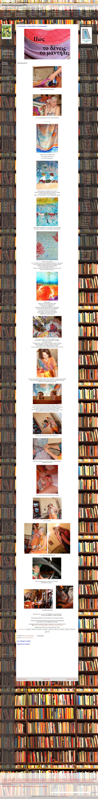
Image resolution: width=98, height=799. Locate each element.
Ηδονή (3, 337)
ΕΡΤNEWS (3, 299)
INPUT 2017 (4, 731)
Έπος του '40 (11, 287)
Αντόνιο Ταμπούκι (11, 141)
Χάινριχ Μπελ (4, 672)
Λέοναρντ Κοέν (5, 408)
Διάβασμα (10, 243)
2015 (83, 70)
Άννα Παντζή (11, 136)
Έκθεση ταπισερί (9, 270)
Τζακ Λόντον (10, 631)
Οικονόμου (12, 513)
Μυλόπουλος (4, 470)
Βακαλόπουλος (5, 165)
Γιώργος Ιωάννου (5, 205)
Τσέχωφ (12, 651)
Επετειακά (4, 285)
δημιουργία (4, 237)
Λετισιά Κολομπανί (9, 409)
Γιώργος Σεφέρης (10, 214)
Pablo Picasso (6, 750)
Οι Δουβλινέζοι (4, 509)
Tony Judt (11, 763)
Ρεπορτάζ (8, 574)
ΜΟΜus (10, 453)
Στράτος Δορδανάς (10, 606)
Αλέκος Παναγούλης (5, 114)
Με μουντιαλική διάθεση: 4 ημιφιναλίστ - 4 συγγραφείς (86, 156)
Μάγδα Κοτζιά (4, 418)
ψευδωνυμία (10, 694)
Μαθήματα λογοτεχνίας (10, 419)
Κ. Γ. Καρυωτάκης (5, 368)
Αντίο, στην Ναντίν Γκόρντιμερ (87, 137)
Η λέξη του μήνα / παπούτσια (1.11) (87, 188)
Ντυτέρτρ (4, 494)
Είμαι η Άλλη (10, 261)
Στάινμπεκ (10, 598)
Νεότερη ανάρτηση (22, 679)
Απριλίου (85, 227)
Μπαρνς (10, 462)
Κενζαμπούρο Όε (9, 380)
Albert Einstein (4, 701)
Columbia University (6, 712)
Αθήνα (8, 110)
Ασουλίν (10, 162)
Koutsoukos (10, 735)
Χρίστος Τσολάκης (9, 690)
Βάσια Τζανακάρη (5, 166)
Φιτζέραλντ (10, 663)
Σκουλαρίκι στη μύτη (5, 592)
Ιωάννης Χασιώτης (9, 367)
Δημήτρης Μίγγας (6, 235)
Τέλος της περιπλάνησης (6, 626)
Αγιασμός (3, 106)
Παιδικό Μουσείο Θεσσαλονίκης (86, 259)
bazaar (4, 705)
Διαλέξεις (3, 245)
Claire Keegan (11, 711)
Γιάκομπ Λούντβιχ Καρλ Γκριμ (7, 193)
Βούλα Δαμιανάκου (9, 183)
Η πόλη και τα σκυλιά (6, 333)
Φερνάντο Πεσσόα (5, 658)
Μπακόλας (12, 461)
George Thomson (10, 724)
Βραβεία (3, 184)
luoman (58, 796)
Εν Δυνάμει (7, 282)
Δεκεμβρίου (85, 74)
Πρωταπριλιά (4, 565)
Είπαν (3, 262)
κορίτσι (3, 389)
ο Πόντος (5, 504)
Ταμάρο (6, 620)
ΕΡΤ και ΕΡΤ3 (7, 13)
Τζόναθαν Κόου (10, 633)
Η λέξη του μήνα (77, 13)
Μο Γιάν (11, 452)
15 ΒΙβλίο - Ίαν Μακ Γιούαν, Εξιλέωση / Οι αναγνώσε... (87, 145)
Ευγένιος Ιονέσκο (4, 303)
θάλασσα (9, 344)
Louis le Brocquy (5, 739)
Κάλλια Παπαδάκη (8, 373)
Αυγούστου (85, 81)
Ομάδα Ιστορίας (9, 515)
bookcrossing (4, 709)
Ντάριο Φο (12, 490)
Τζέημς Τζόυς (4, 632)
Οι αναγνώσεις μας (8, 508)
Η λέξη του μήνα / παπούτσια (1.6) (87, 221)
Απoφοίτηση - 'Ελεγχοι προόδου (87, 131)
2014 (83, 72)
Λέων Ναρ (3, 410)
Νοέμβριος (3, 487)
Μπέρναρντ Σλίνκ (9, 463)
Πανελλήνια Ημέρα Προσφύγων (7, 527)
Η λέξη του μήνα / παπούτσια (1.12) (87, 180)
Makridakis (10, 740)
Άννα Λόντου (4, 136)
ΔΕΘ (10, 231)
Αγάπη (3, 105)
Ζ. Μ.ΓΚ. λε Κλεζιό (10, 311)
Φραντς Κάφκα (4, 665)
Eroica (3, 720)
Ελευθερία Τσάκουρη (5, 276)
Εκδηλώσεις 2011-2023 (20, 13)
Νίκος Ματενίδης (5, 482)
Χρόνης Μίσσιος (4, 693)
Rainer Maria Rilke (6, 754)
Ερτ (3, 294)
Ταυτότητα (76, 16)
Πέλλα (6, 544)
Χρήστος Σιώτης (5, 683)
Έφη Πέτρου (11, 310)
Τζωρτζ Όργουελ (11, 634)
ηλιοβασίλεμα (11, 340)
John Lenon (10, 734)
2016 (83, 69)
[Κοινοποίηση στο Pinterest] (43, 636)
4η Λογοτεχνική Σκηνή (9, 102)
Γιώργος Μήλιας (11, 211)
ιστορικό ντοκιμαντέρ (9, 362)
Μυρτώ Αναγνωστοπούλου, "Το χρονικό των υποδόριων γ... (87, 113)
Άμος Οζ (3, 123)
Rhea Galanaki (9, 755)
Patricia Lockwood (11, 752)
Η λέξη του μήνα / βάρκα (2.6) (86, 95)
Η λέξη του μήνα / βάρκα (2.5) (86, 102)
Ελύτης (4, 280)
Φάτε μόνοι (10, 655)
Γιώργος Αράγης (10, 204)
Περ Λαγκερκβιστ (10, 546)
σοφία (3, 594)
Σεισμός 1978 (4, 585)
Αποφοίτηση (23, 11)
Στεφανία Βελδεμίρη (6, 604)
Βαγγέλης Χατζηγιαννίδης (9, 164)
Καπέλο (10, 374)
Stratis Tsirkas (6, 761)
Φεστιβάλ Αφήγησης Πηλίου (7, 659)
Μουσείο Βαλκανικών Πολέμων (8, 458)
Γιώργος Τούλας (4, 216)
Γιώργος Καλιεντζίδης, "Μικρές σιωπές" (87, 165)
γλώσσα (3, 224)
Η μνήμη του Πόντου (8, 331)
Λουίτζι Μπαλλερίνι (9, 414)
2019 (83, 63)
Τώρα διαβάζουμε (86, 16)
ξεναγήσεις (4, 495)
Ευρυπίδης (10, 306)
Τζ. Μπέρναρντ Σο (10, 630)
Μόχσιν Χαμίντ (6, 461)
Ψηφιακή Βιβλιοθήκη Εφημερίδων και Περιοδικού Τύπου (8, 696)
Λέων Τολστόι (10, 410)
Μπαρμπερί (5, 462)
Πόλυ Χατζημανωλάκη (10, 555)
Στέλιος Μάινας (9, 602)
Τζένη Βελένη (4, 633)
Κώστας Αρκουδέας (5, 400)
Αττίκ (7, 163)
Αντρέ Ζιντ (6, 142)
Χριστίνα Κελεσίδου (29, 637)
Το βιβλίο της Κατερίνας (7, 637)
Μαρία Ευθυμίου (9, 430)
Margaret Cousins (5, 741)
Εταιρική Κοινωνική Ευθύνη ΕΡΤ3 (54, 13)
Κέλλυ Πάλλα (9, 379)
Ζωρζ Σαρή (9, 320)
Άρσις (8, 156)
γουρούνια (12, 225)
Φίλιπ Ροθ (8, 662)
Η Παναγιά (7, 332)
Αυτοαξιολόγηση (22, 629)
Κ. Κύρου (11, 368)
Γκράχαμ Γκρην (6, 222)
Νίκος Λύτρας (10, 481)
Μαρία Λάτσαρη (11, 431)
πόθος (3, 551)
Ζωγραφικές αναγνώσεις (7, 318)
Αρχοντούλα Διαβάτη (6, 161)
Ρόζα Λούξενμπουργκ (6, 576)
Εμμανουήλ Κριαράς (5, 281)
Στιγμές (7, 605)
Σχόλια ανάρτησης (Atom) (50, 682)
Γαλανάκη (3, 187)
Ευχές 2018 (9, 308)
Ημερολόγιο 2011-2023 (6, 342)
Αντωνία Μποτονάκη (8, 144)
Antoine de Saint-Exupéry (6, 703)
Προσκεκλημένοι (7, 16)
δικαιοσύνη (11, 252)
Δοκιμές (12, 254)
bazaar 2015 (10, 705)
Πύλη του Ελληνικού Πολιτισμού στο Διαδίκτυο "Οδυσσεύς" (8, 569)
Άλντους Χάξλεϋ (10, 122)
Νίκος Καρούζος (6, 480)
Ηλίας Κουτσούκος (6, 338)
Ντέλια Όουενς (6, 491)
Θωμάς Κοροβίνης (11, 357)
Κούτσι (3, 391)
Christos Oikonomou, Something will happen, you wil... (87, 217)
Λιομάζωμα (3, 411)
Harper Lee (8, 729)
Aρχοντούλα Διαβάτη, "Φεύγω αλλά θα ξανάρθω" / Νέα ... (87, 141)
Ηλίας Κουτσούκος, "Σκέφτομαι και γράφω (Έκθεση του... (87, 184)
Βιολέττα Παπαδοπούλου (8, 179)
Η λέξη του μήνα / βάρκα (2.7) (86, 92)
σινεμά (8, 587)
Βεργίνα (3, 171)
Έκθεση (4, 267)
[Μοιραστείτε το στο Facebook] (41, 636)
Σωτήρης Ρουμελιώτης (6, 612)
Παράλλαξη (3, 536)
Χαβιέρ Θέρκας (9, 671)
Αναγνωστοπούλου (5, 126)
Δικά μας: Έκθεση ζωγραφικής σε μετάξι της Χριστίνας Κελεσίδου (48, 625)
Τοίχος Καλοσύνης (9, 645)
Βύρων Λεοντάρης (9, 186)
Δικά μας (89, 11)
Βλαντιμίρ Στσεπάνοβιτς (5, 182)
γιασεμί (9, 201)
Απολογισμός (13, 11)
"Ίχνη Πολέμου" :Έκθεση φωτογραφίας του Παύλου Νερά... (87, 210)
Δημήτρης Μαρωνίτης (10, 234)
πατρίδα (12, 540)
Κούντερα (11, 390)
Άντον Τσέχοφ (4, 141)
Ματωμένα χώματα (5, 443)
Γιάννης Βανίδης (11, 194)
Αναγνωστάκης (4, 125)
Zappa (7, 769)
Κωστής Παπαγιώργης (8, 404)
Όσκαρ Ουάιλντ (6, 519)
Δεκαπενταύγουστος (5, 232)
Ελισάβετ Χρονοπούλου (6, 277)
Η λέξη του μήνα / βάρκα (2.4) (86, 109)
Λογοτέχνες (9, 412)
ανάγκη (7, 123)
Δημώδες (4, 241)
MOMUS (6, 743)
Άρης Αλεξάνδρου (7, 153)
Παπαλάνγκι (4, 535)
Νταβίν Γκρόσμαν (11, 489)
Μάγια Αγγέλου (10, 418)
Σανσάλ (6, 584)
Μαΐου (84, 225)
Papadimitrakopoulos (5, 751)
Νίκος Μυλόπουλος (6, 484)
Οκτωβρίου (85, 77)
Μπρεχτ (11, 469)
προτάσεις (10, 564)
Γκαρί (3, 221)
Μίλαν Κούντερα (10, 449)
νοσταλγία (4, 489)
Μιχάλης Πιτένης (9, 451)
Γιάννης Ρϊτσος (5, 197)
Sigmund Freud (9, 759)
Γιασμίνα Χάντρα (4, 202)
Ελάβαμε (8, 271)
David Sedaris (7, 713)
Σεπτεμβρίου (86, 79)
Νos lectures (10, 494)
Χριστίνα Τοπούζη (5, 689)
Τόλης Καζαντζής (5, 646)
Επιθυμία (12, 285)
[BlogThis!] (39, 636)
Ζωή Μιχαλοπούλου (6, 319)
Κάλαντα (8, 372)
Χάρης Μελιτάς (9, 674)
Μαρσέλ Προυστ (4, 442)
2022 (83, 58)
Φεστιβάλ (12, 658)
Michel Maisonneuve (5, 742)
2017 (83, 67)
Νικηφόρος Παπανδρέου (10, 474)
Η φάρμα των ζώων (9, 334)
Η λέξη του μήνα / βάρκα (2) (86, 152)
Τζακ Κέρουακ (4, 631)
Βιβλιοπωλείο (4, 177)
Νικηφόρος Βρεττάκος (5, 473)
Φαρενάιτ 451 (4, 655)
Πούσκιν (3, 558)
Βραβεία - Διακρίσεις (9, 184)
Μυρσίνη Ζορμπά (11, 470)
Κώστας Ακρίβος (9, 399)
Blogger (65, 796)
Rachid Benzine (11, 753)
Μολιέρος (3, 453)
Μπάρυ (3, 463)
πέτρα (11, 548)
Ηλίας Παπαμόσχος (6, 339)
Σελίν (2, 586)
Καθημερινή (8, 371)
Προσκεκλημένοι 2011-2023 (21, 16)
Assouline (7, 704)
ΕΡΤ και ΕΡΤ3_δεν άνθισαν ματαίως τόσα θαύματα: (87, 149)
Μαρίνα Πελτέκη (6, 439)
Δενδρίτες (11, 232)
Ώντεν (11, 700)
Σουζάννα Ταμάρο (10, 593)
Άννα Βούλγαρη (9, 135)
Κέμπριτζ (3, 380)
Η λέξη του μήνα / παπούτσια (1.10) (87, 195)
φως (13, 666)
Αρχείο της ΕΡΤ (6, 160)
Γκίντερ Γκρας (7, 221)
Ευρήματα (67, 13)
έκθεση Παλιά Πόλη (5, 269)
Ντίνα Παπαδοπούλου (8, 492)
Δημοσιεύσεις (44, 11)
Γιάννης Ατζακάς (4, 194)
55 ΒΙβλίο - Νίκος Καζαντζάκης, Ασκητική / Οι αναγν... (86, 168)
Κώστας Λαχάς (9, 401)
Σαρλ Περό (10, 584)
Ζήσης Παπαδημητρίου (6, 316)
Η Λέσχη (7, 329)
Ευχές (4, 308)
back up (12, 704)
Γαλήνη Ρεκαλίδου (10, 187)
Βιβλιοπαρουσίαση (7, 175)
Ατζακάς (3, 163)
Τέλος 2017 (10, 625)
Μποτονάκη (9, 468)
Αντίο (5, 11)
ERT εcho (84, 253)
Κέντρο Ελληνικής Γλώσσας (7, 381)
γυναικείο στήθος (6, 227)
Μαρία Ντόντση (9, 433)
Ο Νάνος (12, 503)
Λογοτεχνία (3, 413)
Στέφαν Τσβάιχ (11, 603)
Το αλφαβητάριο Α (6, 635)
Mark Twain (11, 741)
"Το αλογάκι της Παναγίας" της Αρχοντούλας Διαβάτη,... (86, 202)
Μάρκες (4, 441)
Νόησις (8, 487)
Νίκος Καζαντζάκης (10, 479)
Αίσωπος (7, 112)
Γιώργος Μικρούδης (6, 212)
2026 (83, 50)
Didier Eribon (7, 714)
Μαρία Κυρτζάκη (4, 431)
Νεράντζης (10, 472)
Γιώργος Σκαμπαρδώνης (8, 215)
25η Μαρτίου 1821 (7, 100)
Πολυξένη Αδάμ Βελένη (7, 556)
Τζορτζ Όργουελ (4, 634)
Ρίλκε (13, 574)
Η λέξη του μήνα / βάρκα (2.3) (86, 117)
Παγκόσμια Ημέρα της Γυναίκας (8, 523)
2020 (83, 61)
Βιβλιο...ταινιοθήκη (10, 172)
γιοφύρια (3, 204)
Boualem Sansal (11, 709)
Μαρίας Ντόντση (11, 438)
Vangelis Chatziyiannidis (6, 764)
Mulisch (4, 744)
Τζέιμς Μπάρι (9, 632)
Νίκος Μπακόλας (11, 483)
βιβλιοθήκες (6, 173)
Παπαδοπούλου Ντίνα (6, 534)
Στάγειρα (8, 597)
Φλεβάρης (3, 664)
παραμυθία (10, 536)
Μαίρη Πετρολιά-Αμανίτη (7, 420)
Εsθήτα (4, 311)
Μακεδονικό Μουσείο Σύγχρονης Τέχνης (8, 422)
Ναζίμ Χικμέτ (5, 471)
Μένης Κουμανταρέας (5, 447)
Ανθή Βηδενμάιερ (11, 133)
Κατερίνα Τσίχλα (5, 378)
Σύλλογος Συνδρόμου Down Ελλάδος (61, 16)
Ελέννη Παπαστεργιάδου (6, 275)
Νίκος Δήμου (8, 478)
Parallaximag (4, 752)
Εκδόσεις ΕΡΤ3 (5, 266)
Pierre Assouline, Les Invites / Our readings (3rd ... (87, 121)
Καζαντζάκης (4, 370)
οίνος (4, 514)
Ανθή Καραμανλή (6, 134)
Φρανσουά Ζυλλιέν (10, 664)
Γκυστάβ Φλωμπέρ (9, 223)
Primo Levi (5, 753)
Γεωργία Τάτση (9, 192)
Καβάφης (10, 369)
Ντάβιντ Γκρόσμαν (6, 490)
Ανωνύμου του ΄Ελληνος (6, 145)
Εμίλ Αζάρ (10, 280)
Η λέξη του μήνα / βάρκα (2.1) (86, 134)
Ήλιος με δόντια (8, 341)
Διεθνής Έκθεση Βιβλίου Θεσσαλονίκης (74, 11)
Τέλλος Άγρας (4, 625)
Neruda (8, 744)
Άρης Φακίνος (9, 154)
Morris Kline (12, 743)
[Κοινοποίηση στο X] (40, 636)
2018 (83, 65)
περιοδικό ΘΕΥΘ (10, 547)
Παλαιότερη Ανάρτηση (71, 679)
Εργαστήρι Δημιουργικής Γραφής (35, 13)
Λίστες (3, 412)
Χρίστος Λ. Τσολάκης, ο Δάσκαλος (88, 89)
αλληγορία (10, 121)
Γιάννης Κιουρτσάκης (6, 195)
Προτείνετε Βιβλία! (5, 57)
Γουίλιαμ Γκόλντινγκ (5, 225)
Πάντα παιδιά (89, 13)
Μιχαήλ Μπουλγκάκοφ (5, 450)
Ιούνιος (11, 360)
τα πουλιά (6, 614)
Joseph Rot (4, 735)
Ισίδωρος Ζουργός (5, 361)
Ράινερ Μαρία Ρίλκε (8, 572)
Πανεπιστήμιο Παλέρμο (6, 528)
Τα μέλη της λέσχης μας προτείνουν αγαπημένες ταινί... (88, 161)
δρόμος (4, 255)
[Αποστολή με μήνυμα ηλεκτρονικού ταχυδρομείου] (37, 636)
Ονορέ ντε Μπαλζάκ (10, 516)
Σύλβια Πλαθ (5, 607)
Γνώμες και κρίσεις (9, 224)
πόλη (11, 553)
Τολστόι (9, 647)
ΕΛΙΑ (11, 276)
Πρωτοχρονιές (6, 567)
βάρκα (10, 165)
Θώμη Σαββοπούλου (7, 358)
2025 (83, 52)
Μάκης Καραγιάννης (8, 423)
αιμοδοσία (10, 111)
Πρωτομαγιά (4, 566)
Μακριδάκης (4, 424)
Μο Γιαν (6, 452)
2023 (83, 56)
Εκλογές (3, 271)
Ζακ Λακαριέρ (5, 312)
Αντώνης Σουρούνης (10, 143)
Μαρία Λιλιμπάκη (6, 432)
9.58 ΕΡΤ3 (10, 104)
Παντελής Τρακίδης (8, 530)
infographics (11, 730)
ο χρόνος (9, 505)
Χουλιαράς (3, 681)
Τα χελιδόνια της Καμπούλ (7, 616)
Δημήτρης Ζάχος (5, 233)
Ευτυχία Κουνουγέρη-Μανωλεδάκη (8, 307)
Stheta (12, 760)
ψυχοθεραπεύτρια (4, 700)
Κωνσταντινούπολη (5, 398)
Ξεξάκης (3, 497)
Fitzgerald (10, 721)
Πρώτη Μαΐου (10, 565)
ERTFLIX (6, 720)
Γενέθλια (3, 188)
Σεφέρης (7, 586)
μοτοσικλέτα (7, 455)
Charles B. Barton (6, 710)
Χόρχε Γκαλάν (9, 680)
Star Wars (3, 760)
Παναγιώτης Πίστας (9, 526)
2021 (83, 59)
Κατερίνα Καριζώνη (6, 377)
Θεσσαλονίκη (4, 357)
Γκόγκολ (12, 221)
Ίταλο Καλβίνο (5, 363)
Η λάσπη (9, 325)
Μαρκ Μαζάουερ (11, 440)
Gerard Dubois (5, 725)
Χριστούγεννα (4, 691)
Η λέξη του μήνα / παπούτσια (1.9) (87, 198)
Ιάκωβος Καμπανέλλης (6, 359)
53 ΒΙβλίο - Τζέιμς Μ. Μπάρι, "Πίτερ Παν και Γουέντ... (87, 86)
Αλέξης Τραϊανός (4, 121)
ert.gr (83, 255)
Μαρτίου (85, 229)
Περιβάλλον (4, 547)
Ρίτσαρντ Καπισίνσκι (6, 575)
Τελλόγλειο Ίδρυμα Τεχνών (7, 624)
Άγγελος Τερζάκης (10, 105)
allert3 (9, 701)
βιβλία (5, 18)
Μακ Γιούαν (4, 421)
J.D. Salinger (11, 732)
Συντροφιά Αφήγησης (44, 16)
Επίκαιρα (5, 286)
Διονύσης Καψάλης (6, 254)
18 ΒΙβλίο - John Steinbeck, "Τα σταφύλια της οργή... (88, 106)
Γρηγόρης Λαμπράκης (8, 226)
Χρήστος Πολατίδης (9, 682)
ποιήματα (8, 551)
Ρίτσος (13, 575)
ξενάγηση (10, 495)
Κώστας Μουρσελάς (5, 402)
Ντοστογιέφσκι (11, 493)
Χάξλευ (8, 673)
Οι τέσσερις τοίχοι (6, 513)
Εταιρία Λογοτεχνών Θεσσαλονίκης (8, 301)
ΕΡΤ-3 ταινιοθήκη (9, 295)
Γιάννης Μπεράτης (9, 196)
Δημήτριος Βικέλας (9, 236)
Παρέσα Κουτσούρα (6, 537)
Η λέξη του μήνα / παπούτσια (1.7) (87, 214)
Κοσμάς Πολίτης (10, 389)
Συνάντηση (33, 16)
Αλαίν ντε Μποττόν (9, 113)
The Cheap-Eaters (9, 762)
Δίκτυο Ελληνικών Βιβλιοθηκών (8, 253)
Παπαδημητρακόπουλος (6, 533)
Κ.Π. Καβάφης (4, 369)
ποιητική (5, 553)
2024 (83, 54)
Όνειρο (3, 516)
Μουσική (12, 460)
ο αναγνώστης (9, 497)
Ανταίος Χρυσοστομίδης (8, 137)
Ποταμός (9, 557)
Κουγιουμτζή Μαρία (5, 390)
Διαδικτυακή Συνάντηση (56, 11)
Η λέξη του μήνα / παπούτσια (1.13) (87, 173)
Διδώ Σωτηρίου (9, 246)
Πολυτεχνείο (4, 557)
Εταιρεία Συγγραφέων (10, 299)
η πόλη (12, 332)
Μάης (3, 419)
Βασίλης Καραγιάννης (10, 167)
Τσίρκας (5, 652)
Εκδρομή (12, 266)
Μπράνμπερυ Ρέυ (5, 469)
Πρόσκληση (4, 564)
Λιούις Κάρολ (10, 411)
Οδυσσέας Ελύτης (5, 507)
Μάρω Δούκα (10, 442)
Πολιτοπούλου (4, 554)
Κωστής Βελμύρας (10, 403)
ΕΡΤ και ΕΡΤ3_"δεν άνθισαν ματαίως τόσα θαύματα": (87, 99)
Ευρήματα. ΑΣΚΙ (4, 306)
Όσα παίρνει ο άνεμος (10, 518)
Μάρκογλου (10, 441)
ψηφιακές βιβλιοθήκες (5, 695)
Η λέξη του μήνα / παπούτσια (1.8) (87, 206)
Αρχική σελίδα (46, 679)
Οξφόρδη (4, 517)
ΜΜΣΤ (3, 452)
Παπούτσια (9, 535)
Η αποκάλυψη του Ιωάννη (7, 322)
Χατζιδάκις (8, 678)
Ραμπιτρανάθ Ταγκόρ (5, 573)
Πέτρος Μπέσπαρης (5, 549)
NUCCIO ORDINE (8, 745)
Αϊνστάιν (3, 112)
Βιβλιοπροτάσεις (5, 176)
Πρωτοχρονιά (11, 566)
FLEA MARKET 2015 (6, 722)
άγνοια (7, 106)
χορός (10, 679)
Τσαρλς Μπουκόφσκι (5, 651)
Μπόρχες (10, 467)
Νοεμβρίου (85, 76)
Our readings (8, 749)
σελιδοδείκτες (10, 585)
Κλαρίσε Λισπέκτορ (5, 384)
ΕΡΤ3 (7, 297)
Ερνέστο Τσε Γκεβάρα (10, 293)
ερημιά (8, 289)
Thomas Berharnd (5, 763)
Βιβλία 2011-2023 (33, 11)
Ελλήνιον (12, 279)
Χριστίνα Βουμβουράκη (7, 686)
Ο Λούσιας (7, 503)
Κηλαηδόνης (10, 383)
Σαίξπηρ (3, 582)
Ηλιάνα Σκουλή (9, 337)
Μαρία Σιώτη (9, 435)
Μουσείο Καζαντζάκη (6, 459)
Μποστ (3, 468)
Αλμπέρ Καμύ (4, 122)
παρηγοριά (4, 538)
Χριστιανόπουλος (10, 685)
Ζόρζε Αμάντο (10, 317)
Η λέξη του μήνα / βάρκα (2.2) (86, 128)
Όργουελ (8, 517)
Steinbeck (8, 760)
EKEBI (9, 715)
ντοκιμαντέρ (4, 493)
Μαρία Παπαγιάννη (5, 434)
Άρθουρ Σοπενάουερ (5, 155)
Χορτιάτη (3, 680)
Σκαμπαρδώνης (9, 588)
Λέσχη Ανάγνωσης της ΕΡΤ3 (15, 5)
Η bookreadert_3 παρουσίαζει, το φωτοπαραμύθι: (87, 176)
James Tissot (5, 733)
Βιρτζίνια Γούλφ (9, 181)
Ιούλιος (7, 360)
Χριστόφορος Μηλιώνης (9, 692)
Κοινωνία (10, 388)
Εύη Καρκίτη (11, 303)
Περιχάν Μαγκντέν (5, 548)
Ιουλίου (85, 83)
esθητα (10, 720)
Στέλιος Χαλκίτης (4, 603)
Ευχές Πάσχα (7, 309)
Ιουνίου (85, 223)
